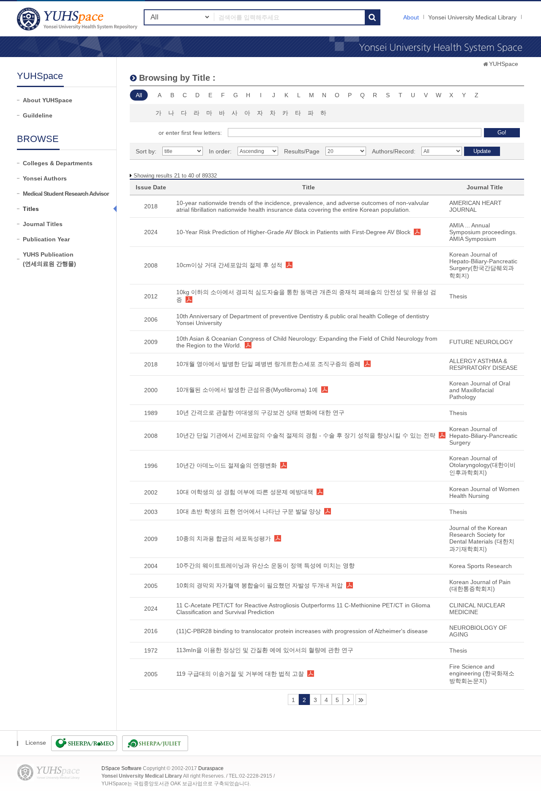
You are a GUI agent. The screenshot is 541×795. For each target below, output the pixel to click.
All (139, 95)
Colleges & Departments (58, 163)
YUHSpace (503, 63)
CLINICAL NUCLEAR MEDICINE (477, 608)
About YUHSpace (47, 100)
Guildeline (37, 115)
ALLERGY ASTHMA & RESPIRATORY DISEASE (483, 364)
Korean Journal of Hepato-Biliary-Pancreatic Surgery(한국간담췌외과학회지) (483, 265)
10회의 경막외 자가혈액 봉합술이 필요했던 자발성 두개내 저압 (259, 585)
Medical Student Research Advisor (66, 193)
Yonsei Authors (45, 178)
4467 (360, 699)
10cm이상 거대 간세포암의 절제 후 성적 (229, 265)
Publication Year (46, 239)
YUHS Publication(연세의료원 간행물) (49, 259)
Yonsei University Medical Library (472, 17)
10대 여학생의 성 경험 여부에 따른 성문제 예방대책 (244, 492)
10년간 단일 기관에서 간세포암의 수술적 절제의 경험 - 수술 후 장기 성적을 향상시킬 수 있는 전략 (305, 435)
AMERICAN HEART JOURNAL (475, 206)
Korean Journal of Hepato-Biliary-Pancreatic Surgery (483, 436)
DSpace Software (121, 768)
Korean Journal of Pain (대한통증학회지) (480, 585)
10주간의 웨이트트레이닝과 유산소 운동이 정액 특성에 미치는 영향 (265, 565)
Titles (31, 208)
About (411, 17)
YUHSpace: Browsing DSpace (78, 19)
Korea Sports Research (480, 566)
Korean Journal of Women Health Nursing (484, 492)
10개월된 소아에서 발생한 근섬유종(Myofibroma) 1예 (247, 389)
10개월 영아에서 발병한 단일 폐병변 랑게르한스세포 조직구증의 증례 (268, 364)
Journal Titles (43, 224)
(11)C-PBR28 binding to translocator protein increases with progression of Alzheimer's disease (302, 631)
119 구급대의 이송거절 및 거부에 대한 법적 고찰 (240, 673)
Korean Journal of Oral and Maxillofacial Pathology (479, 390)
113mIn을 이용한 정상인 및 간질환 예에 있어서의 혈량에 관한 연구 (264, 650)
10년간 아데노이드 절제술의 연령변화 (226, 465)
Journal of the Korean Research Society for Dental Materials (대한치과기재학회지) (481, 538)
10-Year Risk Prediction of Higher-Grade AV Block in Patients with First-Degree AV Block (293, 232)
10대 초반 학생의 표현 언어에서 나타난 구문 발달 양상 (248, 511)
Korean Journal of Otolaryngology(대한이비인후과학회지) (482, 465)
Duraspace (211, 768)
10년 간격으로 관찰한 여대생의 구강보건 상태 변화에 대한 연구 (260, 412)
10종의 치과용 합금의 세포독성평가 (223, 538)
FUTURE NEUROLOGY (481, 342)
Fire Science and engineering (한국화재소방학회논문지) (481, 673)
